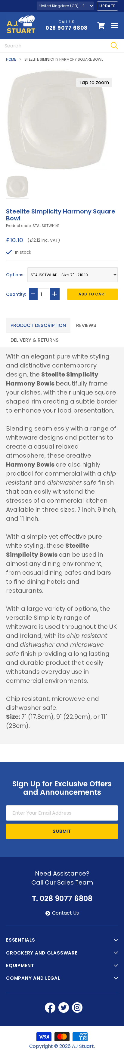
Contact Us (65, 913)
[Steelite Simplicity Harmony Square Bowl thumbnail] (17, 187)
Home (11, 59)
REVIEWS (86, 325)
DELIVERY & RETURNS (35, 340)
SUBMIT (62, 831)
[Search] (114, 46)
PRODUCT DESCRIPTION (38, 325)
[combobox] (52, 46)
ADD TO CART (93, 294)
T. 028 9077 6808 (62, 898)
